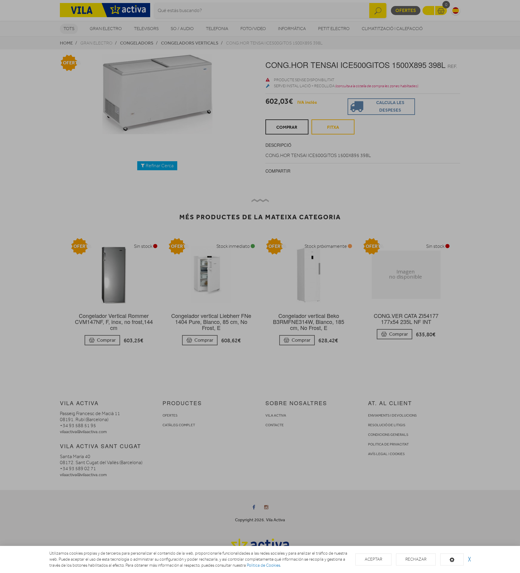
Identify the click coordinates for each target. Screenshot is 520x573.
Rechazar (415, 559)
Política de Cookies (263, 565)
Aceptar (373, 559)
